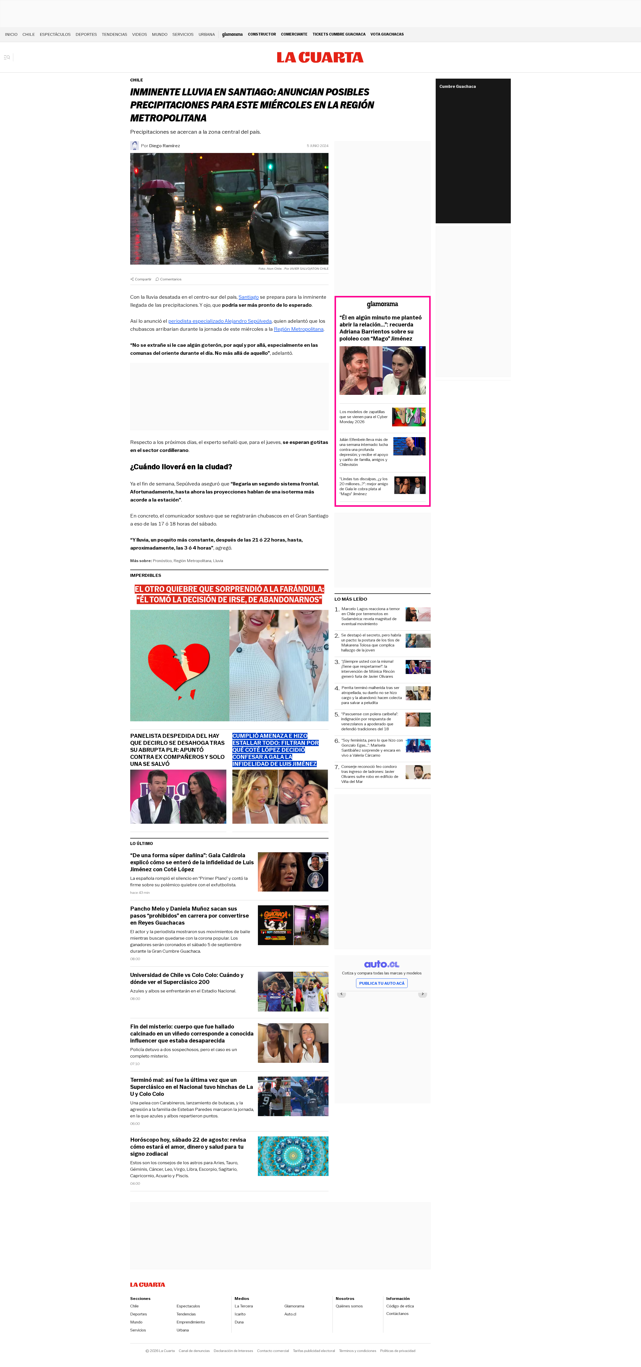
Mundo (160, 34)
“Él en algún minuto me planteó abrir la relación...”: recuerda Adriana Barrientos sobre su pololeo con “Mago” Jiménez (381, 328)
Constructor (262, 34)
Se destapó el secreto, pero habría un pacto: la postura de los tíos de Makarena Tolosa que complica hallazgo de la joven (371, 643)
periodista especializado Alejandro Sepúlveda (220, 320)
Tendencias (114, 34)
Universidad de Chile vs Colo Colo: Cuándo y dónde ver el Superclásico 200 (186, 979)
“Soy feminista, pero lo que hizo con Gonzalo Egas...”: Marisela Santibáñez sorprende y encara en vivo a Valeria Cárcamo (372, 748)
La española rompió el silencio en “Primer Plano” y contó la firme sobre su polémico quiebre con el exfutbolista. (189, 881)
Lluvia (218, 561)
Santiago (249, 296)
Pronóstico (162, 561)
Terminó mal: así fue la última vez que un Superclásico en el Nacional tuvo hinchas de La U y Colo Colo (191, 1087)
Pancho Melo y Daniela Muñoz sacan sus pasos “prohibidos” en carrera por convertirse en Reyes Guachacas (189, 915)
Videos (139, 34)
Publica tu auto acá (381, 983)
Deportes (86, 34)
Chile (29, 34)
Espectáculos (55, 34)
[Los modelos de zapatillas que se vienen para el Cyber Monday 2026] (409, 418)
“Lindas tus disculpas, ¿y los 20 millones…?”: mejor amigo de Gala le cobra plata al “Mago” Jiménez (364, 486)
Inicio (11, 34)
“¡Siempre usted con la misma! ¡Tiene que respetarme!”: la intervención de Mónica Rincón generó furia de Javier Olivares (368, 669)
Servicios (183, 34)
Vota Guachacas (387, 34)
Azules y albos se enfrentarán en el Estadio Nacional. (183, 991)
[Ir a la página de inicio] (320, 57)
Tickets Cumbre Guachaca (339, 34)
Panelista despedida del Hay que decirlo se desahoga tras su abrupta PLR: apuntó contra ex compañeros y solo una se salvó (177, 750)
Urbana (207, 34)
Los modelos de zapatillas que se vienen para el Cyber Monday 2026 (364, 416)
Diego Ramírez (164, 145)
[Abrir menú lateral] (8, 57)
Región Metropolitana (299, 328)
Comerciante (294, 34)
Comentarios (171, 279)
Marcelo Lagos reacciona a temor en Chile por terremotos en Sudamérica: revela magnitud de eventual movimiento (371, 616)
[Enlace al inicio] (382, 305)
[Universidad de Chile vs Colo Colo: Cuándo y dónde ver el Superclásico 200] (293, 992)
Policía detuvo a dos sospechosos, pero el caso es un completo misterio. (183, 1052)
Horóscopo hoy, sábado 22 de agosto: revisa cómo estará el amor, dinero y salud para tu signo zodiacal (188, 1146)
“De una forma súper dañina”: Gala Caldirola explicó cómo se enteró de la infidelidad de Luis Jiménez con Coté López (192, 862)
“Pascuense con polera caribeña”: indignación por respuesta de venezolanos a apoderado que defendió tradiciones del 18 (369, 722)
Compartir (143, 279)
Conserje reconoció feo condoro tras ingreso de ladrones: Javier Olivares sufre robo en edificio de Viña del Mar (369, 774)
